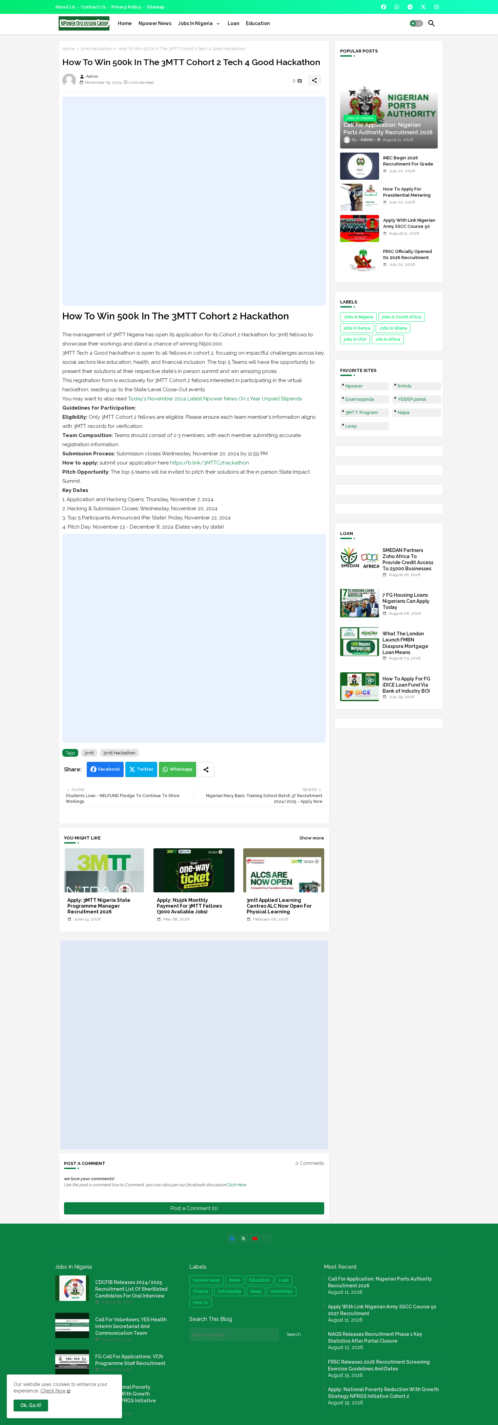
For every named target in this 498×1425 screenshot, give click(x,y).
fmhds (404, 386)
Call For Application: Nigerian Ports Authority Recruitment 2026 (380, 1282)
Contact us (93, 6)
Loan (233, 23)
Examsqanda (360, 399)
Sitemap (156, 6)
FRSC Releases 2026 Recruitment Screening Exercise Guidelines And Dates (379, 1365)
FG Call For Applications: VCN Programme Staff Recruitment (130, 1360)
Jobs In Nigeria (196, 23)
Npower (354, 386)
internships (282, 1291)
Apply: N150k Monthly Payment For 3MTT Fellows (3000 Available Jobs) (189, 905)
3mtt (89, 752)
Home (125, 23)
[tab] (125, 23)
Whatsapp (181, 769)
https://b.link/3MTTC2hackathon (209, 463)
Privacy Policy (126, 6)
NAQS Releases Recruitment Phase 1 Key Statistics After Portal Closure (375, 1337)
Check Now (53, 1390)
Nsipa (404, 412)
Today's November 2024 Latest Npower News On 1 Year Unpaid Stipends (215, 399)
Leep (351, 426)
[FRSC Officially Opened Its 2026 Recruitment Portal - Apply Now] (359, 259)
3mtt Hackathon (96, 48)
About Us (65, 6)
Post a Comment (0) (194, 1208)
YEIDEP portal (412, 399)
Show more (311, 837)
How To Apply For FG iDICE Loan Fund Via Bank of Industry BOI (406, 685)
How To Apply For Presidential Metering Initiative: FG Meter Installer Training (407, 198)
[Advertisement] (194, 201)
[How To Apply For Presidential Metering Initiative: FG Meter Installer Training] (359, 197)
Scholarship (229, 1291)
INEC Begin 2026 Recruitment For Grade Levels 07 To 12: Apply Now (408, 167)
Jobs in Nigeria (358, 317)
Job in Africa (387, 339)
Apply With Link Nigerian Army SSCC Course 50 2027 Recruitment (409, 226)
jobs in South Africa (401, 317)
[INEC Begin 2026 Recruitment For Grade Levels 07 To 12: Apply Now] (359, 166)
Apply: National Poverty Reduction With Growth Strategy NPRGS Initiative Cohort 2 (125, 1397)
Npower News (155, 23)
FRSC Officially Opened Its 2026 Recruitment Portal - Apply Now (407, 257)
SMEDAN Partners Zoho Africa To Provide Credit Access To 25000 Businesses (407, 560)
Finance (201, 1291)
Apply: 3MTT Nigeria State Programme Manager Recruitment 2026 (98, 905)
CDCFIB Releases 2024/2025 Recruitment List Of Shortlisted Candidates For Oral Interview (131, 1289)
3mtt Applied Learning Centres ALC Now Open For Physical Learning (279, 905)
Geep (256, 1291)
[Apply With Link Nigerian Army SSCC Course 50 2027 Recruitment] (359, 228)
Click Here (236, 1184)
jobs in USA (355, 339)
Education (258, 23)
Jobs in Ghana (393, 328)
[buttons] (383, 7)
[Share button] (206, 769)
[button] (416, 23)
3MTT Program (362, 412)
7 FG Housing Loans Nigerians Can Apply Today (406, 601)
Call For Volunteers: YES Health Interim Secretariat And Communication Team (130, 1326)
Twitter (145, 769)
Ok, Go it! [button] (30, 1405)
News (234, 1280)
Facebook (109, 769)
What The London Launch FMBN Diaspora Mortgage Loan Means (405, 643)
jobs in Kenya (357, 328)
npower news (206, 1280)
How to (200, 1302)
